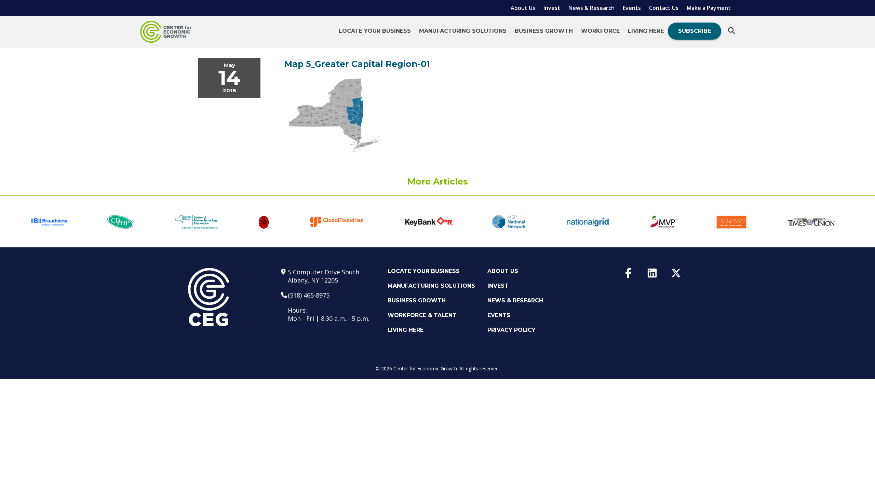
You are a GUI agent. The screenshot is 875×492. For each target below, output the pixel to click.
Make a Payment (709, 8)
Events (632, 8)
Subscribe (694, 31)
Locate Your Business (375, 31)
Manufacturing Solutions (463, 31)
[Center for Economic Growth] (165, 32)
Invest (551, 8)
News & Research (591, 8)
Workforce (600, 31)
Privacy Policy (511, 330)
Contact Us (663, 8)
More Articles (437, 181)
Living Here (646, 31)
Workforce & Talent (422, 315)
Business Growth (544, 31)
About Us (523, 8)
